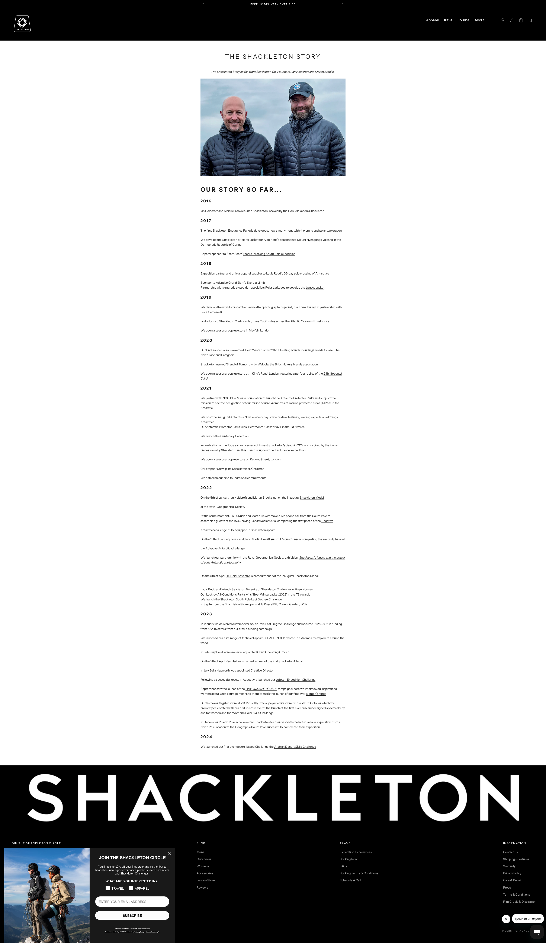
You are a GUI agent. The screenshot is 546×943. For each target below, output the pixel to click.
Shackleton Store (236, 604)
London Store (206, 880)
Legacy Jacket (315, 287)
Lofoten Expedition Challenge (295, 680)
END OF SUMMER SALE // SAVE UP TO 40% (273, 4)
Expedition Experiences (356, 852)
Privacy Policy (512, 873)
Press (507, 887)
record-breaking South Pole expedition (269, 254)
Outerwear (204, 859)
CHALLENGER (275, 638)
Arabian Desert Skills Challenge (295, 747)
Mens (200, 852)
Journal (464, 20)
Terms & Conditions (516, 894)
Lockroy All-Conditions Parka (225, 594)
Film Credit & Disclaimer (519, 902)
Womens (203, 866)
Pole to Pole (227, 722)
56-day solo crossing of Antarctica (306, 273)
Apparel (432, 20)
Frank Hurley (307, 307)
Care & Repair (512, 880)
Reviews (202, 887)
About (479, 20)
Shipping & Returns (516, 859)
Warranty (509, 866)
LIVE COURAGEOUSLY (261, 689)
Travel (448, 20)
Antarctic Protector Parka (297, 398)
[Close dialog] (169, 853)
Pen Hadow (233, 661)
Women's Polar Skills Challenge (253, 713)
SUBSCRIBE (132, 915)
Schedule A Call (350, 880)
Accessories (205, 873)
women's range (316, 694)
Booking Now (348, 859)
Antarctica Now (240, 417)
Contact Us (510, 852)
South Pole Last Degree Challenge (273, 624)
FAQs (343, 866)
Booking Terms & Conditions (359, 873)
